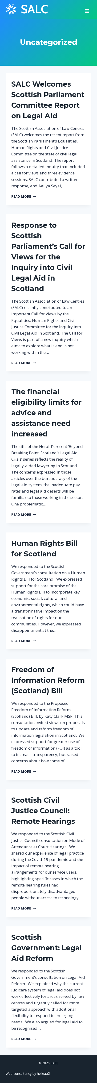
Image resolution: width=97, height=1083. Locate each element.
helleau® (44, 1073)
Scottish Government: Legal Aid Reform (46, 948)
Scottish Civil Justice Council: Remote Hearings (43, 811)
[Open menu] (87, 9)
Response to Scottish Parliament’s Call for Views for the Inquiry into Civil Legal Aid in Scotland (48, 257)
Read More (23, 196)
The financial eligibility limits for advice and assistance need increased (46, 412)
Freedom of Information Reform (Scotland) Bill (48, 680)
